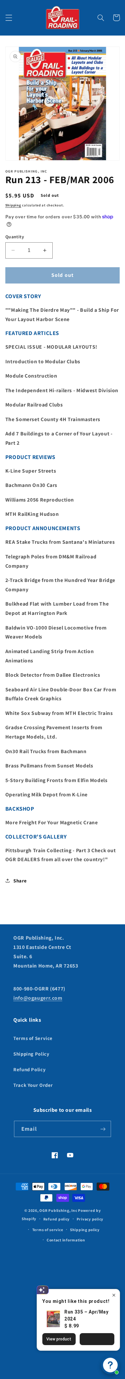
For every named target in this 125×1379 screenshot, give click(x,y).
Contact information (66, 1239)
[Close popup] (114, 1295)
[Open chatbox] (110, 1365)
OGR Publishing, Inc (58, 1210)
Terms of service (47, 1229)
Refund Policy (29, 1069)
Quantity (14, 237)
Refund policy (56, 1218)
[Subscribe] (103, 1129)
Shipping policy (85, 1229)
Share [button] (20, 880)
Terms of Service (33, 1038)
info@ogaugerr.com (37, 997)
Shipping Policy (31, 1054)
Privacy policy (90, 1218)
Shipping (13, 205)
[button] (8, 17)
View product (58, 1339)
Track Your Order (33, 1085)
